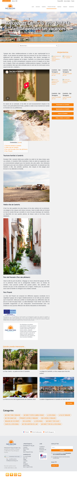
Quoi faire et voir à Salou (52, 421)
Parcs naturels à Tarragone (48, 418)
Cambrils (25, 447)
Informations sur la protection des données (62, 453)
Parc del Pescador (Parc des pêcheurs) (16, 149)
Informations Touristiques (51, 6)
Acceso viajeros (67, 1)
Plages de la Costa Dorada (12, 424)
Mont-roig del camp (28, 467)
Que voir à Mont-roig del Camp (30, 424)
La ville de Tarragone (64, 415)
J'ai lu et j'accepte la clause (62, 454)
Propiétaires (65, 6)
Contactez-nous (71, 6)
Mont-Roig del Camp (28, 452)
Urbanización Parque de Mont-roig (12, 447)
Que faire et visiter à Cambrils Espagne (34, 415)
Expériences (59, 6)
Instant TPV (55, 465)
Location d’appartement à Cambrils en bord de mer (55, 399)
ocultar (19, 142)
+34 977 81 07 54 (6, 1)
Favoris (72, 1)
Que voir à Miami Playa (10, 418)
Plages (24, 459)
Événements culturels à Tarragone (28, 418)
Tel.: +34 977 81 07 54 (11, 459)
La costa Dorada (27, 456)
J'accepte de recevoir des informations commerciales (61, 457)
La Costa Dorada (51, 415)
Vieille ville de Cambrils (11, 147)
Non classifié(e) (27, 421)
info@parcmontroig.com (12, 460)
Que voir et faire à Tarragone (12, 415)
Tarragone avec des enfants (12, 421)
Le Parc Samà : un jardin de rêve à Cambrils (16, 371)
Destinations (38, 6)
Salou (24, 450)
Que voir (25, 458)
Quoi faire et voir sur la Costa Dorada (51, 424)
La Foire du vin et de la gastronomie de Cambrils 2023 (19, 399)
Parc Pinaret (8, 151)
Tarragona (25, 464)
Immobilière (44, 6)
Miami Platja (26, 465)
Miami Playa (26, 449)
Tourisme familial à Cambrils (12, 145)
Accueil (33, 6)
